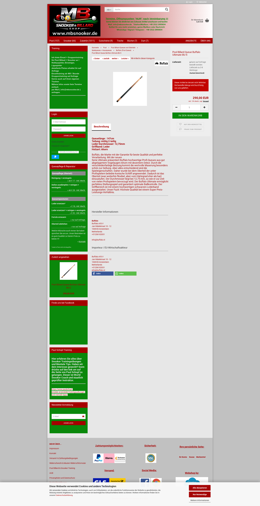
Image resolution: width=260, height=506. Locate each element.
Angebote (191, 40)
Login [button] (190, 2)
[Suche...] (166, 9)
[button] (176, 107)
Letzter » (125, 58)
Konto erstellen (58, 142)
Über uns (206, 40)
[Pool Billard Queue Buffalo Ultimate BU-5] (130, 88)
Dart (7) (145, 40)
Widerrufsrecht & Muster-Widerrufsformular (67, 463)
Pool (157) (54, 40)
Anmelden (68, 136)
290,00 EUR (68, 293)
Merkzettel (202, 2)
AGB (51, 473)
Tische (120, 40)
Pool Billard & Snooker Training (62, 468)
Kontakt (52, 453)
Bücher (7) (132, 40)
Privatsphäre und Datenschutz (62, 478)
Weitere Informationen (199, 500)
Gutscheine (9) (106, 40)
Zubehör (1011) (87, 40)
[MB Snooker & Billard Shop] (74, 21)
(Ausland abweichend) (196, 73)
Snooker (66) (70, 40)
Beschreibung (101, 126)
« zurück (105, 58)
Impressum (54, 448)
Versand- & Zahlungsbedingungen (63, 458)
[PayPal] (55, 157)
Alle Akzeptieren (200, 488)
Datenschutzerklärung (64, 495)
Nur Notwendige (200, 494)
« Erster (96, 58)
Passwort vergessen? (61, 146)
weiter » (115, 58)
